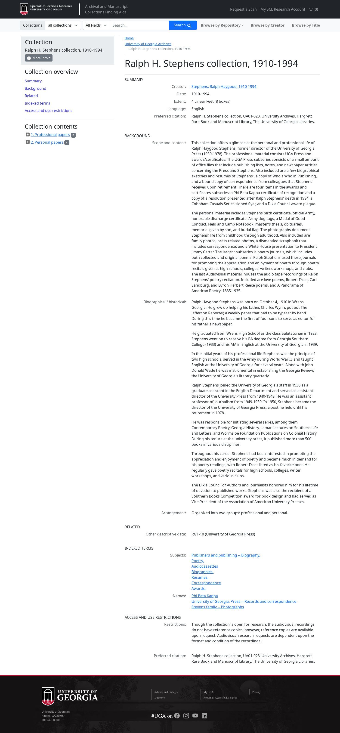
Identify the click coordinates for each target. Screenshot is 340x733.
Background (35, 88)
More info (40, 58)
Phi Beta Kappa (205, 595)
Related (31, 95)
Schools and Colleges (166, 692)
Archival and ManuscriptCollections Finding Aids (106, 9)
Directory (160, 697)
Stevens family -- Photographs (218, 606)
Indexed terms (37, 103)
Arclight (46, 9)
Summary (33, 81)
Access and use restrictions (48, 110)
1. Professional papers (50, 134)
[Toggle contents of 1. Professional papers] (28, 134)
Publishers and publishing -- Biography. (226, 555)
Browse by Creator (267, 25)
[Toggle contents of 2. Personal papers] (28, 142)
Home (129, 38)
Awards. (199, 588)
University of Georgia (76, 696)
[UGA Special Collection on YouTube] (195, 715)
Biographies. (202, 571)
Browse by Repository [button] (221, 25)
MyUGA (209, 692)
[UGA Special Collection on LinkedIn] (204, 715)
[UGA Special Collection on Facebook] (177, 715)
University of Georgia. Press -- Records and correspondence (244, 601)
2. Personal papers (47, 142)
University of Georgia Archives (148, 44)
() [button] (315, 9)
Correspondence (206, 582)
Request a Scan (243, 9)
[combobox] (139, 25)
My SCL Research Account (282, 9)
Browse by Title (306, 25)
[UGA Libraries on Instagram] (186, 715)
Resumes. (200, 577)
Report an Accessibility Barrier (220, 697)
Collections (32, 25)
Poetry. (198, 560)
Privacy (256, 692)
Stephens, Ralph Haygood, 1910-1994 (224, 86)
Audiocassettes (205, 566)
